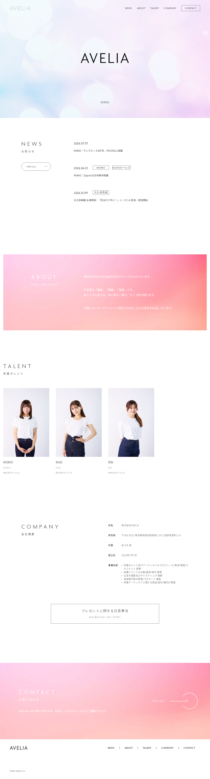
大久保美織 (101, 192)
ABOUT (141, 8)
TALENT (154, 8)
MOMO (101, 167)
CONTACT (191, 8)
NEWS (128, 8)
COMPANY (170, 8)
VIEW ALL (31, 166)
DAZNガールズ (121, 167)
